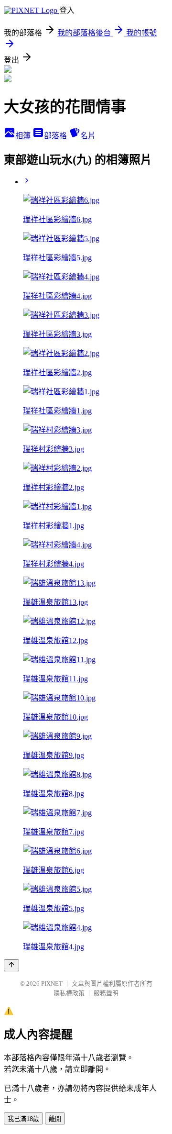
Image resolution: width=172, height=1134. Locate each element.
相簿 (23, 136)
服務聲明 (106, 993)
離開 (55, 1119)
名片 (88, 136)
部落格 (56, 136)
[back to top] (11, 965)
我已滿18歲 (23, 1119)
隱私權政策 (69, 993)
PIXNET (52, 983)
